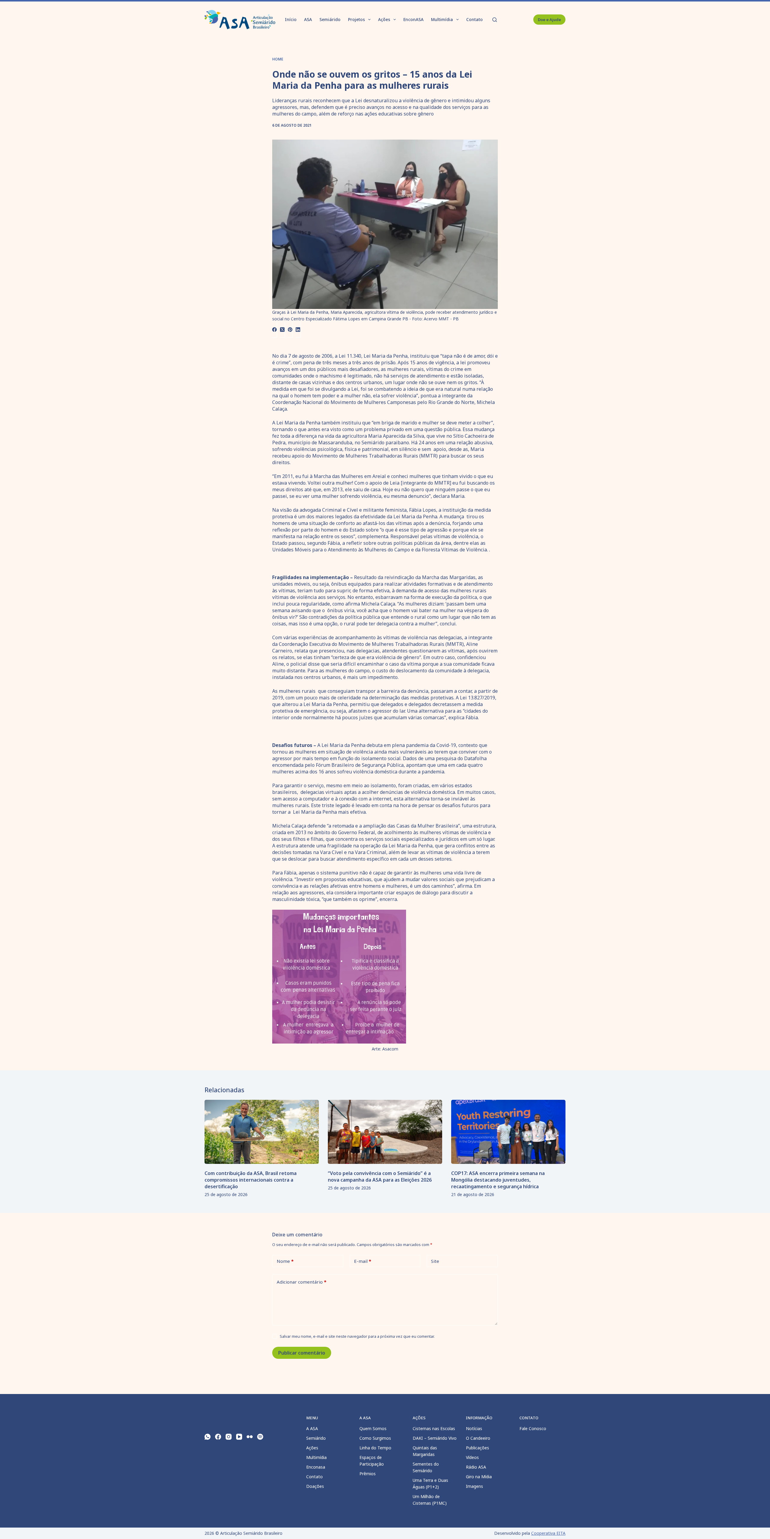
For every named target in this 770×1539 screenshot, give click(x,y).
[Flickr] (250, 1437)
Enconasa (315, 1467)
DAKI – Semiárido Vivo (435, 1438)
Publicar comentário (301, 1352)
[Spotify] (260, 1437)
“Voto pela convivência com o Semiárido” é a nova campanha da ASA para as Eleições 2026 (380, 1176)
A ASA (312, 1428)
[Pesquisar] (494, 19)
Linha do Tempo (375, 1448)
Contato (474, 19)
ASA (308, 19)
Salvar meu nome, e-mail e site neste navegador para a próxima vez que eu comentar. (357, 1336)
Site (435, 1261)
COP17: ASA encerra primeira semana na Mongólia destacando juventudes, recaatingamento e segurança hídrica (498, 1180)
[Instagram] (229, 1437)
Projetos (356, 19)
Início (291, 19)
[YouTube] (239, 1437)
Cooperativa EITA (548, 1533)
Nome (285, 1261)
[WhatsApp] (208, 1437)
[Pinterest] (290, 330)
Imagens (474, 1486)
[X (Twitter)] (282, 330)
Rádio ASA (476, 1467)
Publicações (477, 1448)
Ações (384, 19)
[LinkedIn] (298, 330)
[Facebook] (274, 330)
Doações (315, 1486)
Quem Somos (373, 1428)
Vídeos (472, 1457)
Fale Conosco (532, 1428)
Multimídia (442, 19)
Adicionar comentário (301, 1282)
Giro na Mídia (479, 1476)
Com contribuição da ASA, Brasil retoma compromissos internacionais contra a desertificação (251, 1180)
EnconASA (413, 19)
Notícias (474, 1428)
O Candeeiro (478, 1438)
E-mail (362, 1261)
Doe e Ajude (549, 19)
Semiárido (329, 19)
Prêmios (367, 1473)
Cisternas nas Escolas (434, 1428)
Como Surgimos (375, 1438)
